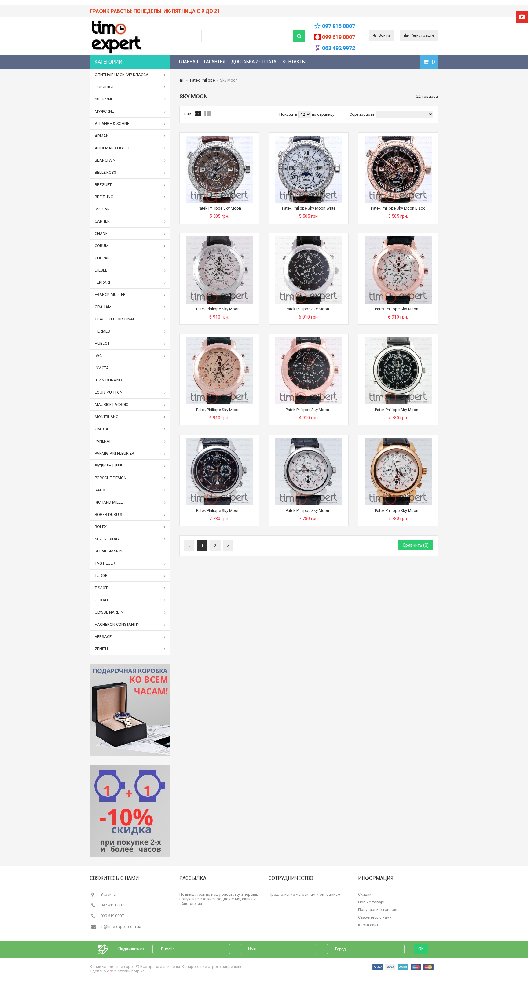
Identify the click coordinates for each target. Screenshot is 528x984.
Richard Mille (109, 502)
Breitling (104, 197)
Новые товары (372, 902)
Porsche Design (111, 478)
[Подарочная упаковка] (130, 710)
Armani (102, 135)
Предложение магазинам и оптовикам (304, 894)
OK (421, 948)
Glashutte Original (115, 319)
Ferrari (102, 282)
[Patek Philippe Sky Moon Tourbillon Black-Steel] (308, 238)
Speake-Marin (108, 551)
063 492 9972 (338, 48)
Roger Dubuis (108, 514)
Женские (104, 99)
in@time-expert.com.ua (121, 926)
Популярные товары (377, 909)
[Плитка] (198, 114)
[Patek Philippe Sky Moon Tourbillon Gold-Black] (308, 339)
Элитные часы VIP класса (121, 74)
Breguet (103, 184)
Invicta (102, 368)
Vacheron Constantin (117, 624)
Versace (103, 636)
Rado (100, 490)
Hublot (102, 343)
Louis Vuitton (109, 392)
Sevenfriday (107, 539)
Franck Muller (110, 294)
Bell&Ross (105, 172)
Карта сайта (369, 925)
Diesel (101, 270)
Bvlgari (103, 209)
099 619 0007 (338, 37)
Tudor (101, 575)
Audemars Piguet (112, 148)
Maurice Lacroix (111, 404)
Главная (188, 61)
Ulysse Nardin (109, 612)
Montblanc (106, 416)
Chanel (102, 233)
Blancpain (105, 160)
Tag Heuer (105, 563)
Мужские (104, 111)
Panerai (102, 441)
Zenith (101, 649)
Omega (101, 429)
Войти (384, 35)
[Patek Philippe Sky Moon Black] (398, 138)
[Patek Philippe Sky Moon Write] (308, 138)
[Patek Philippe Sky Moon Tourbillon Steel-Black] (219, 440)
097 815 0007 (338, 26)
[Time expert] (116, 53)
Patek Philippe (108, 465)
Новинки (104, 87)
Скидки (365, 894)
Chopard (103, 258)
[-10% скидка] (130, 811)
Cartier (102, 221)
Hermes (102, 331)
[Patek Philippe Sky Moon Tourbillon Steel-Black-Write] (308, 440)
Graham (103, 306)
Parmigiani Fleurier (114, 453)
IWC (98, 355)
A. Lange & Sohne (112, 123)
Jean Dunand (108, 380)
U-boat (101, 600)
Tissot (101, 587)
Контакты (294, 61)
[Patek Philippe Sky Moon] (219, 138)
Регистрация (422, 35)
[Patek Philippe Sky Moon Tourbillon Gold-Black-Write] (398, 440)
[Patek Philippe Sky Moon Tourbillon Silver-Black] (398, 339)
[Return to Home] (181, 80)
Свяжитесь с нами (375, 917)
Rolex (101, 526)
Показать (288, 114)
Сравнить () (416, 545)
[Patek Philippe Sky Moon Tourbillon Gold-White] (398, 238)
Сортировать (362, 114)
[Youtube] (522, 17)
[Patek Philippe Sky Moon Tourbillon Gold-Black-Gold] (219, 339)
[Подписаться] (106, 948)
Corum (101, 245)
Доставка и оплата (254, 61)
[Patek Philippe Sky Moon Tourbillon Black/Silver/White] (219, 238)
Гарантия (214, 61)
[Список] (207, 114)
